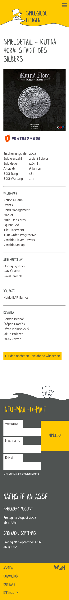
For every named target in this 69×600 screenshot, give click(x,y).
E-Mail (9, 458)
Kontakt (9, 584)
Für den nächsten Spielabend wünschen (32, 356)
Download (10, 576)
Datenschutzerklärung (26, 474)
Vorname (11, 424)
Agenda (8, 568)
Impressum (11, 593)
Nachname (12, 441)
